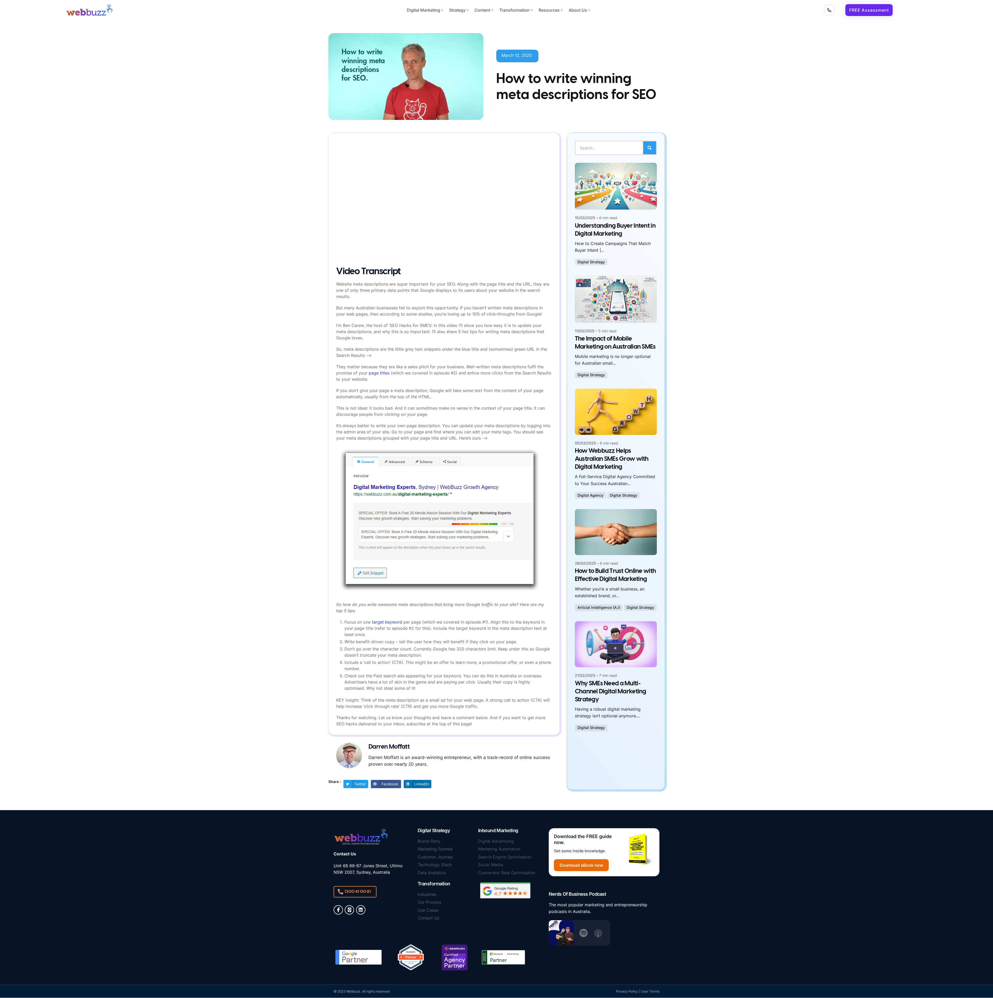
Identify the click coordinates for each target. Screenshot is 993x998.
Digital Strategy (591, 262)
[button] (869, 10)
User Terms (650, 991)
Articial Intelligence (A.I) (598, 607)
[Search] (649, 147)
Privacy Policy (627, 991)
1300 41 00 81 (357, 892)
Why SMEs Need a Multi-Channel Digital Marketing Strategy (610, 691)
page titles (379, 372)
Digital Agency (590, 495)
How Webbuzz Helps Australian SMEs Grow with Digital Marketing (612, 459)
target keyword (387, 622)
